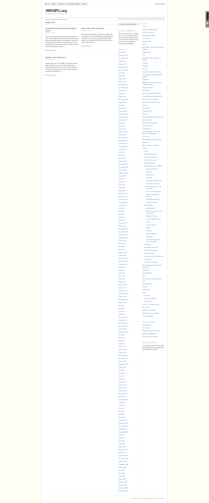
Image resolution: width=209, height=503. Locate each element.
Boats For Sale (146, 41)
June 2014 (122, 308)
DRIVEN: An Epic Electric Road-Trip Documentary (152, 84)
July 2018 (122, 179)
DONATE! (145, 80)
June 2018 (122, 182)
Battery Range (150, 208)
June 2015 (122, 273)
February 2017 (123, 223)
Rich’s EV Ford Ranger (151, 250)
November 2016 (123, 232)
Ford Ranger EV (147, 111)
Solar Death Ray (147, 284)
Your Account (148, 301)
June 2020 (122, 123)
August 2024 (122, 61)
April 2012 (122, 379)
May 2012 (122, 376)
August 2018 (122, 176)
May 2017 (122, 214)
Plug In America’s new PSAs (150, 145)
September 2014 (123, 299)
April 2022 (122, 93)
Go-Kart (144, 114)
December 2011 (123, 391)
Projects (144, 148)
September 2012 (123, 364)
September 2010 (123, 432)
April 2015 (122, 279)
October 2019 (123, 143)
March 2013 (122, 346)
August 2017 (122, 205)
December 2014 (123, 291)
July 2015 (122, 270)
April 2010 (122, 444)
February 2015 (123, 285)
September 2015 (123, 264)
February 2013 (123, 349)
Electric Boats (146, 90)
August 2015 (122, 267)
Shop (84, 4)
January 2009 (123, 485)
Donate (62, 4)
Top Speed (149, 237)
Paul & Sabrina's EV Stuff (149, 337)
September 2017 (123, 202)
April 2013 (122, 344)
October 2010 (123, 429)
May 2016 (122, 246)
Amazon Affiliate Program (150, 30)
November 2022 (123, 88)
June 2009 (122, 470)
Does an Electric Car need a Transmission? (154, 212)
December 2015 (123, 258)
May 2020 (122, 126)
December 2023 (123, 67)
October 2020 (123, 120)
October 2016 (123, 235)
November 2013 (123, 326)
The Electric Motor (152, 202)
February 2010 (123, 450)
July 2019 (122, 152)
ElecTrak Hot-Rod (149, 163)
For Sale (144, 105)
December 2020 (123, 114)
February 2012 (123, 385)
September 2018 (123, 173)
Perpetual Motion (151, 234)
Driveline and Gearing (152, 184)
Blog (47, 4)
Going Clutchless (151, 225)
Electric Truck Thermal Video (151, 102)
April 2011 (122, 414)
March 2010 (122, 447)
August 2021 (122, 102)
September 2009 (123, 464)
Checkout (145, 66)
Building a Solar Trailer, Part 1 (55, 57)
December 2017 (123, 196)
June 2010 (122, 438)
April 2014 (122, 314)
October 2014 (123, 297)
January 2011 (123, 420)
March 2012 (122, 382)
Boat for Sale (146, 38)
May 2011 (122, 411)
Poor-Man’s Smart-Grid (151, 247)
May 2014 (122, 311)
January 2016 (123, 255)
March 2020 (122, 129)
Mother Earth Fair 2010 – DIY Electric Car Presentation (151, 132)
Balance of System (151, 169)
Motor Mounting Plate (153, 199)
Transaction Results (150, 298)
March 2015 (122, 282)
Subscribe (159, 4)
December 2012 (123, 355)
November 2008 (123, 491)
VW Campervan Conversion (150, 313)
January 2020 (123, 135)
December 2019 (123, 138)
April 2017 (122, 217)
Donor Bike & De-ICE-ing (154, 181)
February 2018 (123, 193)
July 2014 (122, 305)
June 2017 (122, 211)
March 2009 (122, 479)
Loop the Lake (146, 129)
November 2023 (123, 70)
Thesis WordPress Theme (147, 498)
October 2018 (123, 170)
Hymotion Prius (147, 120)
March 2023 (122, 79)
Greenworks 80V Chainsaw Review (152, 117)
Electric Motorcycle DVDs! (150, 99)
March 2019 (122, 158)
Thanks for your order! (148, 310)
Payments (145, 142)
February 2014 (123, 317)
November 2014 (123, 294)
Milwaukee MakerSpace (149, 334)
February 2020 (123, 132)
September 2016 (123, 238)
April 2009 (122, 476)
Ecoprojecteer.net (147, 87)
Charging (145, 63)
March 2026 (122, 52)
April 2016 (122, 249)
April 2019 (122, 155)
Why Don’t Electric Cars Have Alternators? (153, 240)
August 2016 (122, 241)
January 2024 (123, 64)
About (54, 4)
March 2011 (122, 417)
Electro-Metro (148, 205)
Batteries (149, 172)
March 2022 (122, 96)
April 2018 (122, 188)
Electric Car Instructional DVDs (151, 93)
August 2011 (122, 402)
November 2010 (123, 426)
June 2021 (122, 105)
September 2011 (123, 399)
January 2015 (123, 288)
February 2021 (123, 111)
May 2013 (122, 341)
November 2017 (123, 199)
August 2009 (122, 467)
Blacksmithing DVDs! (148, 35)
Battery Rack (150, 175)
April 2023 (122, 76)
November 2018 (123, 167)
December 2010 (123, 423)
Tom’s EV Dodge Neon (151, 262)
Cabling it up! (146, 52)
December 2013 (123, 323)
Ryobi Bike (145, 270)
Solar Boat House (149, 253)
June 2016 (122, 244)
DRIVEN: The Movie (150, 154)
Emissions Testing (151, 216)
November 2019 (123, 140)
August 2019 (122, 149)
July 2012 (122, 370)
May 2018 (122, 185)
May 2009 (122, 473)
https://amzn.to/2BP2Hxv (126, 43)
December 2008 (123, 488)
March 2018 (122, 191)
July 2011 (122, 405)
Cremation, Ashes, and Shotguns (152, 72)
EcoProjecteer (146, 325)
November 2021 (123, 99)
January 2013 (123, 352)
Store (144, 292)
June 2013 (122, 338)
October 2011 (123, 397)
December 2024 (123, 55)
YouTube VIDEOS (73, 4)
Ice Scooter (147, 244)
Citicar (146, 151)
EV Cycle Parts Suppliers (153, 191)
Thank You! (145, 307)
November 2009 (123, 458)
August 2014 (122, 302)
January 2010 (123, 452)
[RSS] (207, 23)
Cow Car (145, 69)
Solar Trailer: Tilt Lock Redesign (92, 28)
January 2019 (123, 161)
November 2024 (123, 58)
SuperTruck (147, 259)
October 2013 (123, 329)
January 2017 (123, 226)
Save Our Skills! (147, 273)
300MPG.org (56, 10)
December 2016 (123, 229)
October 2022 (123, 91)
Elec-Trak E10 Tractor (150, 157)
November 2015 (123, 261)
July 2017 (122, 208)
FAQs (147, 222)
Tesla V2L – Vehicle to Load (150, 304)
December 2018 (123, 164)
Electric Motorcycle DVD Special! (152, 96)
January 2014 (123, 320)
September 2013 (123, 332)
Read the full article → (51, 50)
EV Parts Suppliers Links (153, 219)
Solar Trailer (146, 290)
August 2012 (122, 367)
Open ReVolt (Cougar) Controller (152, 139)
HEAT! (148, 228)
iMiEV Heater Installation (150, 123)
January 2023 (123, 82)
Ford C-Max (146, 108)
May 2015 (122, 276)
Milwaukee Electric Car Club (151, 331)
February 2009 (123, 482)
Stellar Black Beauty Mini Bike (153, 256)
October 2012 (123, 361)
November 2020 (123, 117)
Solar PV (145, 287)
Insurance (149, 231)
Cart (143, 55)
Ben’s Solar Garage (147, 32)
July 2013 (122, 335)
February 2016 (123, 252)
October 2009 (123, 461)
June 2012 (122, 373)
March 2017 (122, 220)
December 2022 (123, 85)
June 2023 (122, 73)
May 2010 (122, 441)
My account (146, 136)
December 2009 (123, 455)
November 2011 (123, 394)
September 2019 (123, 146)
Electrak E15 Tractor (150, 160)
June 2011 (122, 408)
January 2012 (123, 388)
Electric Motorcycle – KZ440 (153, 166)
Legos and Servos (147, 126)
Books (144, 44)
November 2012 (123, 358)
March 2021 (122, 108)
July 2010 (122, 435)
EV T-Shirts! (146, 328)
